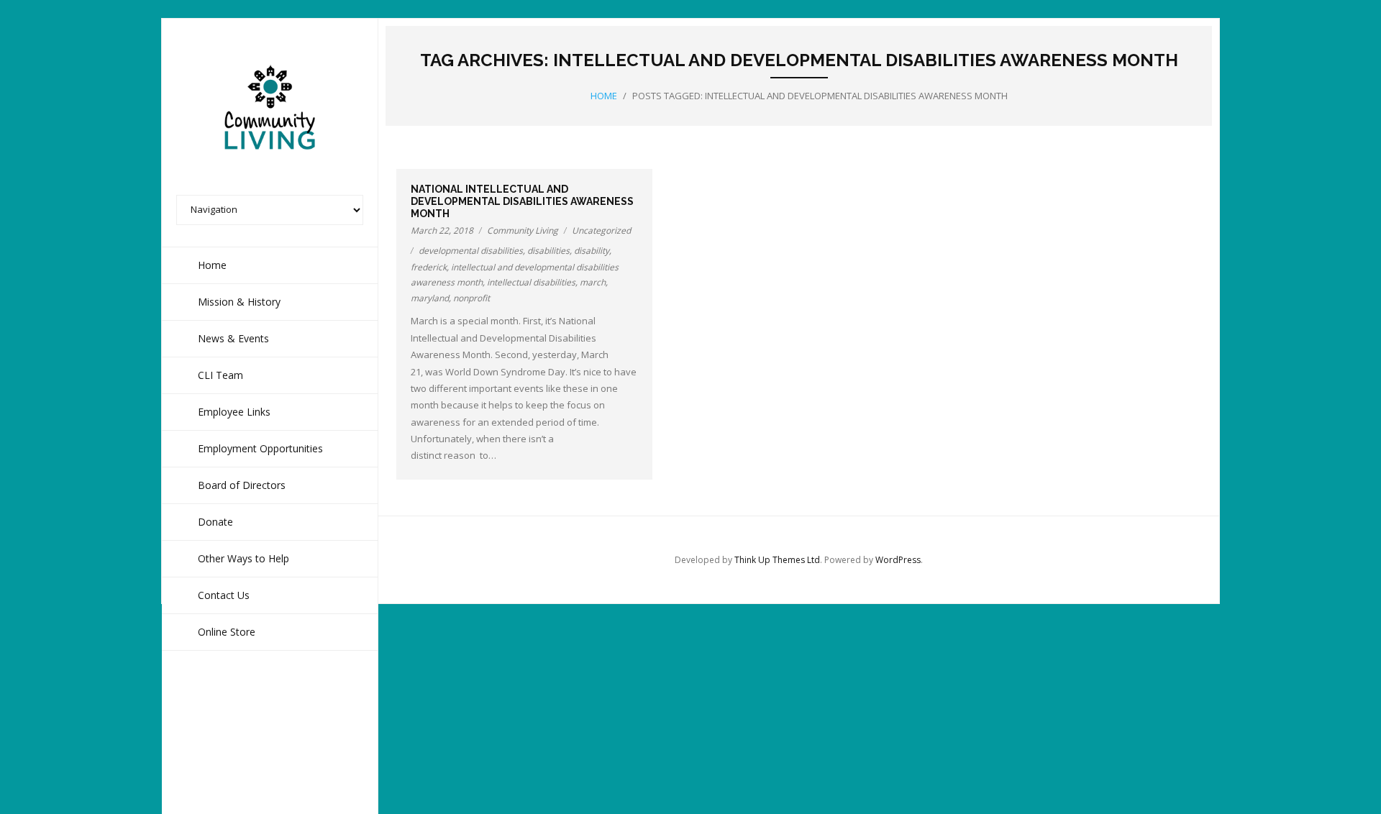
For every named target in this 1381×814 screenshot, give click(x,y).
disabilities (548, 250)
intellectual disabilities (531, 282)
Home (604, 95)
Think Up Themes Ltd (777, 560)
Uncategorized (601, 230)
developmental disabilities (471, 250)
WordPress (898, 560)
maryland (430, 298)
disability (591, 250)
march (593, 282)
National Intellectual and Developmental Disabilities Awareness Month (522, 201)
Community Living (522, 230)
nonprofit (471, 298)
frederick (429, 267)
